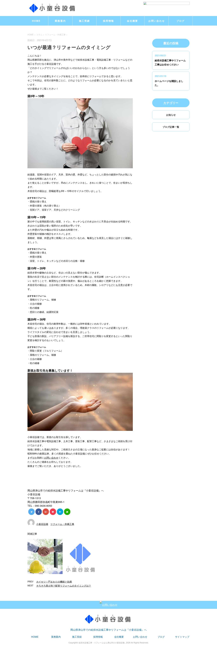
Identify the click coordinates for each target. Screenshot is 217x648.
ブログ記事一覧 (171, 127)
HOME (36, 21)
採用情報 (108, 21)
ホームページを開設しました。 (169, 83)
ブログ (180, 21)
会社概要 (132, 21)
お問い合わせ (156, 21)
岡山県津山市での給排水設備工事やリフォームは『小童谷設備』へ (108, 629)
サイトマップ (182, 636)
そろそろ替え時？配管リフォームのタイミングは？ (63, 585)
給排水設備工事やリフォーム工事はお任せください (170, 62)
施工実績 (84, 21)
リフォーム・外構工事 (55, 34)
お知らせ (171, 115)
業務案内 (60, 21)
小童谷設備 (42, 524)
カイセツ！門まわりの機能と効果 (54, 581)
